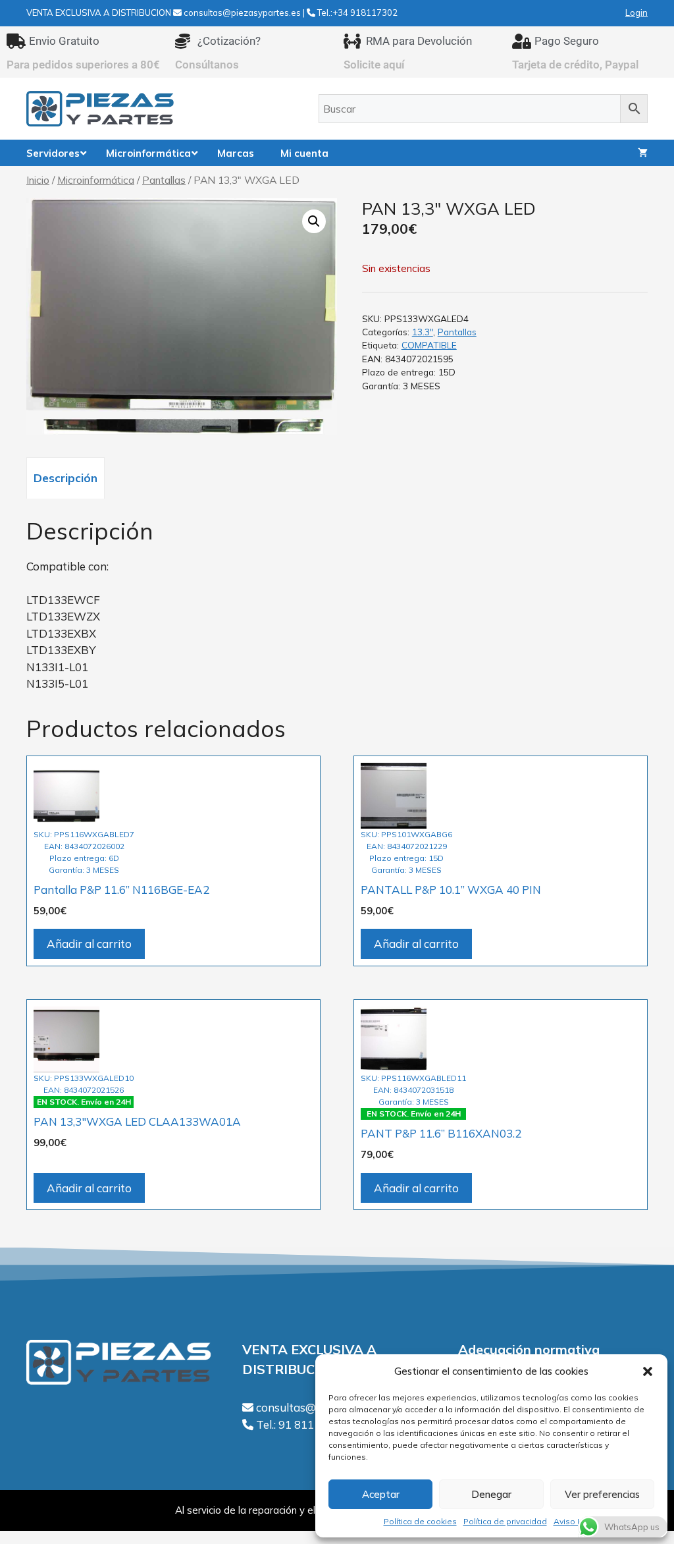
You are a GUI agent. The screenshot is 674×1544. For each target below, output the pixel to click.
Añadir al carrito (89, 944)
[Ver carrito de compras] (643, 153)
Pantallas (164, 179)
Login (636, 12)
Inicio (37, 179)
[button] (647, 1371)
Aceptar (381, 1494)
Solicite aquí (374, 64)
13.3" (422, 331)
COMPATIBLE (429, 344)
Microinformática (95, 179)
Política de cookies (420, 1521)
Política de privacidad (505, 1521)
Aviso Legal (577, 1521)
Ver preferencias (602, 1494)
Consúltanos (207, 64)
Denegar (491, 1494)
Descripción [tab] (65, 478)
